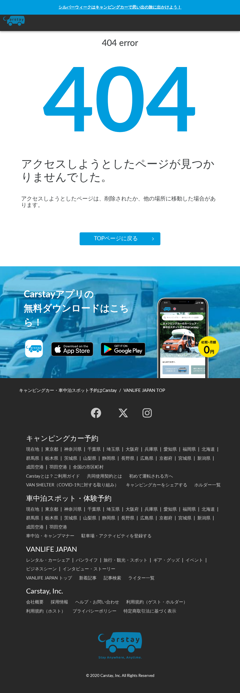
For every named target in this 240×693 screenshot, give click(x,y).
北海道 (208, 449)
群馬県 (32, 458)
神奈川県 (73, 449)
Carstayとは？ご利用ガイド (53, 476)
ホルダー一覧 (207, 485)
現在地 (32, 449)
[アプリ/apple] (72, 349)
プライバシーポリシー (94, 611)
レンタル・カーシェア (48, 560)
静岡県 (108, 458)
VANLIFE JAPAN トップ (49, 578)
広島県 (146, 458)
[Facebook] (96, 413)
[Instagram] (147, 413)
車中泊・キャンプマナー (50, 536)
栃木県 (51, 458)
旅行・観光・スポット (126, 560)
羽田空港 (58, 467)
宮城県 (184, 458)
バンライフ (87, 560)
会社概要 (35, 602)
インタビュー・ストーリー (89, 569)
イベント (194, 560)
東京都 (51, 449)
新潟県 (203, 458)
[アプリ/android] (123, 349)
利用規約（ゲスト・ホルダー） (157, 602)
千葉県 (94, 449)
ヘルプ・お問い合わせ (97, 602)
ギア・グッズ (166, 560)
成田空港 (35, 467)
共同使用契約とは (104, 476)
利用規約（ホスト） (46, 611)
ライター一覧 (141, 578)
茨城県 (70, 458)
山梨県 (89, 458)
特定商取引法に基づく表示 (150, 611)
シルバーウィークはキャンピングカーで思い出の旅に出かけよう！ (120, 7)
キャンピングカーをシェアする (156, 485)
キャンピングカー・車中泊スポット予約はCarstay (68, 390)
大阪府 (132, 449)
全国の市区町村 (88, 467)
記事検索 (112, 578)
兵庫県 (151, 449)
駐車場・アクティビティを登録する (116, 536)
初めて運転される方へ (151, 476)
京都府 (165, 458)
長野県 (127, 458)
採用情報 (59, 602)
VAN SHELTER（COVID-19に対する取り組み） (72, 485)
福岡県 (189, 449)
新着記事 (88, 578)
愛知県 (170, 449)
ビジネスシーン (41, 569)
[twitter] (123, 413)
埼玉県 (113, 449)
